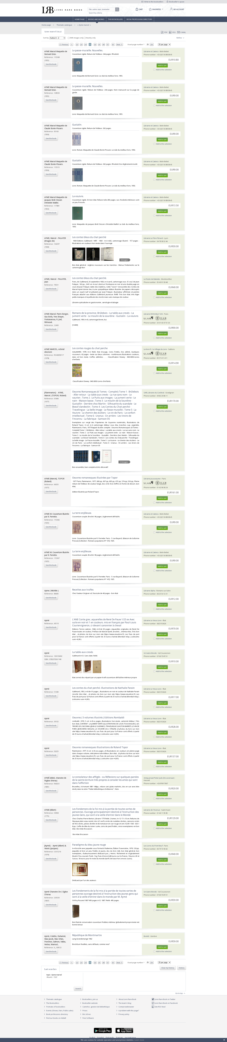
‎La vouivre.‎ (78, 196)
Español (100, 1037)
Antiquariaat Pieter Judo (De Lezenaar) (159, 778)
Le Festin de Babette (152, 279)
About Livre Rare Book (127, 999)
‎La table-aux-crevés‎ (82, 652)
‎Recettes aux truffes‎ (83, 589)
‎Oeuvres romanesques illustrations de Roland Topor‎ (100, 747)
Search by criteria (95, 13)
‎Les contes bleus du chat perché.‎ (89, 278)
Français (119, 1037)
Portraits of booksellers (55, 1007)
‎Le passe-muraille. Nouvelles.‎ (87, 50)
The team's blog (124, 1003)
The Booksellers (115, 19)
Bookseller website (90, 1003)
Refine (179, 38)
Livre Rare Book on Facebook (166, 1003)
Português (110, 1037)
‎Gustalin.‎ (77, 124)
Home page (79, 19)
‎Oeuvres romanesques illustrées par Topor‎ (95, 477)
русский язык (130, 1037)
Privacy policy (123, 1014)
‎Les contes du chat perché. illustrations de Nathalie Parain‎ (103, 687)
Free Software (88, 1018)
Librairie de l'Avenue (152, 810)
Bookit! (146, 936)
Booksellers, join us (90, 999)
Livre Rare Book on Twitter (164, 999)
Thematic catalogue (64, 25)
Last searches (50, 969)
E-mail (183, 32)
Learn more (139, 1040)
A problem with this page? (128, 1010)
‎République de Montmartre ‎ (87, 935)
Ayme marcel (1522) (52, 31)
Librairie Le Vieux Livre (152, 620)
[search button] (117, 10)
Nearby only (91, 38)
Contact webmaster (126, 1007)
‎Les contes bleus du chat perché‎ (89, 237)
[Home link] (61, 10)
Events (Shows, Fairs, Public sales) (59, 1010)
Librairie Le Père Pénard (153, 238)
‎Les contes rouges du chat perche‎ (90, 348)
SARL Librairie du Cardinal (154, 392)
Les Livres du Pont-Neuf (153, 846)
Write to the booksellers (153, 2)
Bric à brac (86, 1014)
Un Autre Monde (150, 653)
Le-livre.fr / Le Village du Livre (155, 349)
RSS (174, 32)
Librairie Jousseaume (152, 478)
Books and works (96, 19)
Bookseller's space (176, 2)
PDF (165, 32)
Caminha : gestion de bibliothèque (96, 1007)
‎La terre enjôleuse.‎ (82, 512)
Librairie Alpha (149, 590)
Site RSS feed (159, 1007)
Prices (84, 1010)
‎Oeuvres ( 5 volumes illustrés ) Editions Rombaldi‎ (98, 717)
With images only (76, 38)
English (92, 1037)
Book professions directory (139, 19)
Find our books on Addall (56, 1018)
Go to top (179, 993)
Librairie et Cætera (151, 51)
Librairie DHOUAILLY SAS (153, 314)
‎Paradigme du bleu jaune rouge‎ (89, 844)
